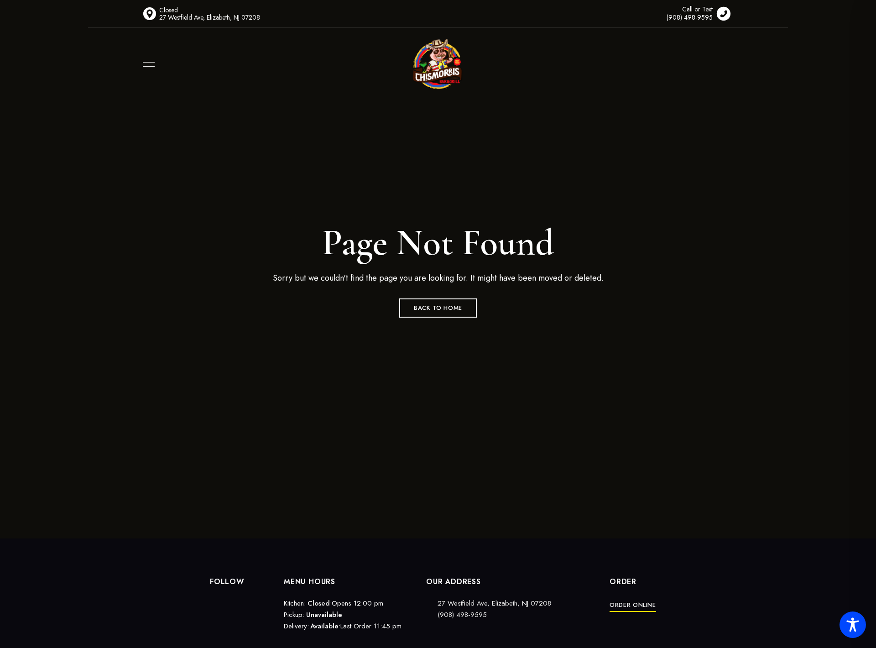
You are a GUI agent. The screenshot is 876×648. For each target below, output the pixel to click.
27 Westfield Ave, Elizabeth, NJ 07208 (494, 603)
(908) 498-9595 (461, 615)
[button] (633, 605)
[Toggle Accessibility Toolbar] (853, 625)
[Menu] (146, 64)
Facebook (213, 602)
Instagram (229, 602)
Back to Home (438, 307)
